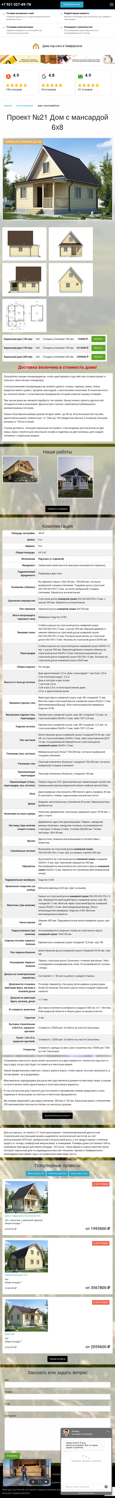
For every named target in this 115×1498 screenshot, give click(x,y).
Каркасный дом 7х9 (16, 1275)
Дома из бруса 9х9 (36, 1173)
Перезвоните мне (71, 4)
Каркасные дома (25, 106)
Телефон (8, 1392)
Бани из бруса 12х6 (79, 1173)
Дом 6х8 (9, 1334)
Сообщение (10, 1416)
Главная (8, 106)
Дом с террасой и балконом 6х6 (23, 1215)
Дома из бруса (57, 1359)
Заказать (98, 339)
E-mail (7, 1404)
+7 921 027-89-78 (16, 4)
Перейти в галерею (57, 509)
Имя (6, 1380)
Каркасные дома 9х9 (57, 1173)
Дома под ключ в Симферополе (62, 46)
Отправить (12, 1456)
